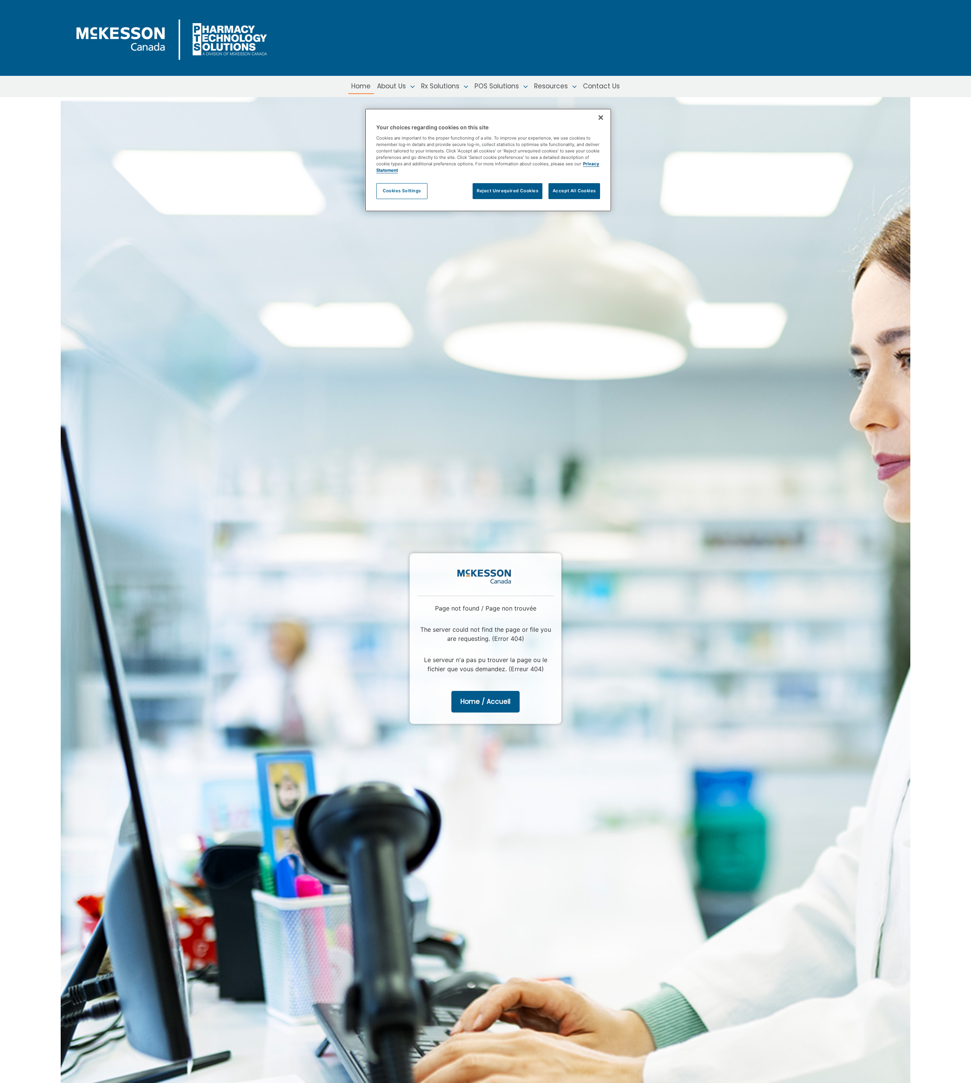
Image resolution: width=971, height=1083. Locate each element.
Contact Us (601, 86)
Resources (552, 86)
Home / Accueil (485, 701)
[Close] (600, 117)
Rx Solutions (441, 86)
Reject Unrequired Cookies (507, 190)
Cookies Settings (402, 190)
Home (361, 86)
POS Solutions (498, 86)
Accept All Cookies (574, 190)
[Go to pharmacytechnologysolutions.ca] (180, 37)
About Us (392, 86)
